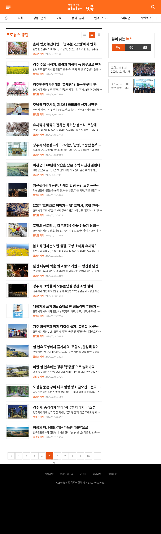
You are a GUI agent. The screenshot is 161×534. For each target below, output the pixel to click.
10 (88, 456)
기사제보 (112, 474)
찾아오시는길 (66, 474)
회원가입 (96, 474)
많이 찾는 (122, 38)
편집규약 (48, 474)
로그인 (1, 12)
